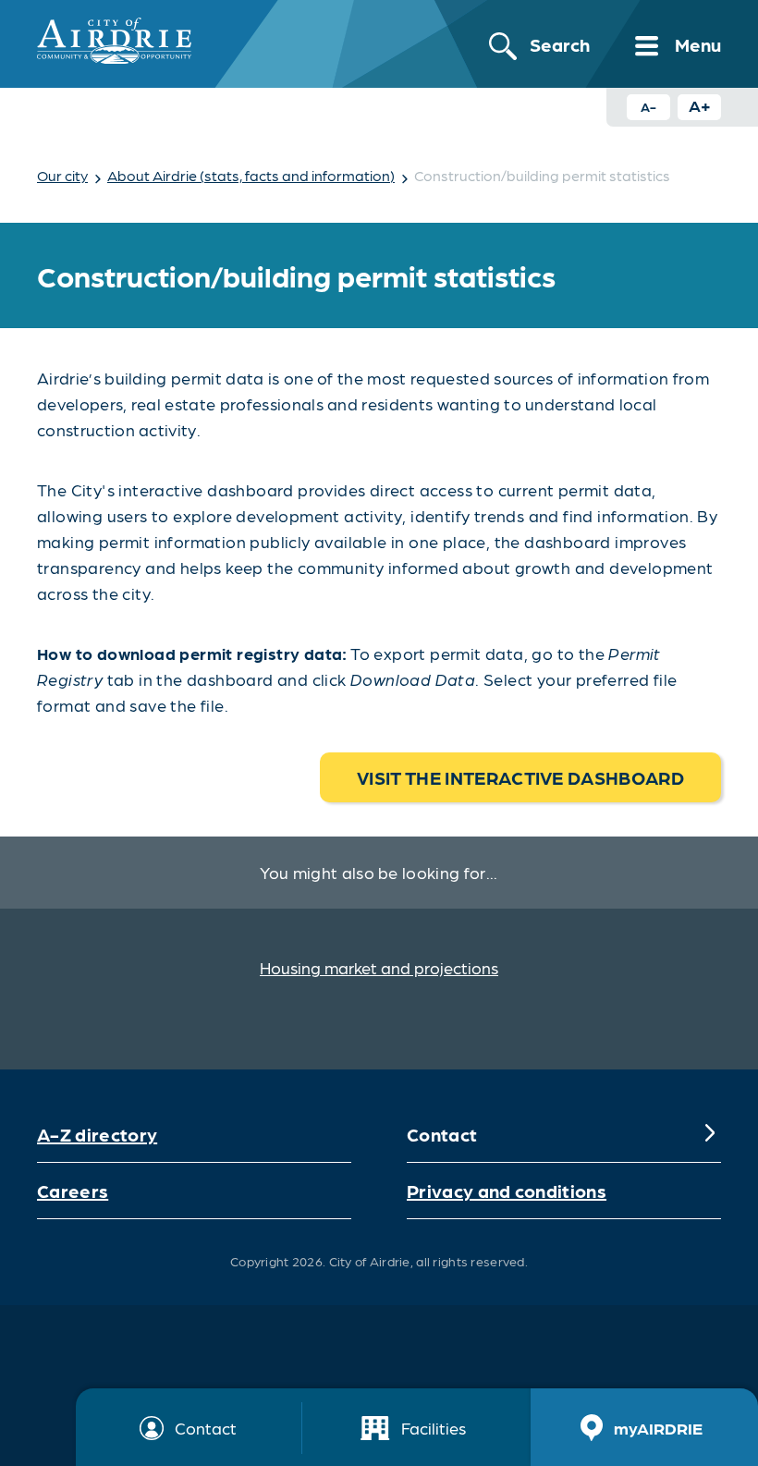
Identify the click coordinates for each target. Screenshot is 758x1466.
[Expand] (710, 1134)
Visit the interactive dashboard (520, 777)
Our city (62, 175)
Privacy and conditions (506, 1190)
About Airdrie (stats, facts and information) (251, 175)
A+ (700, 105)
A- (648, 106)
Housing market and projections (379, 967)
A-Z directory (97, 1134)
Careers (72, 1190)
